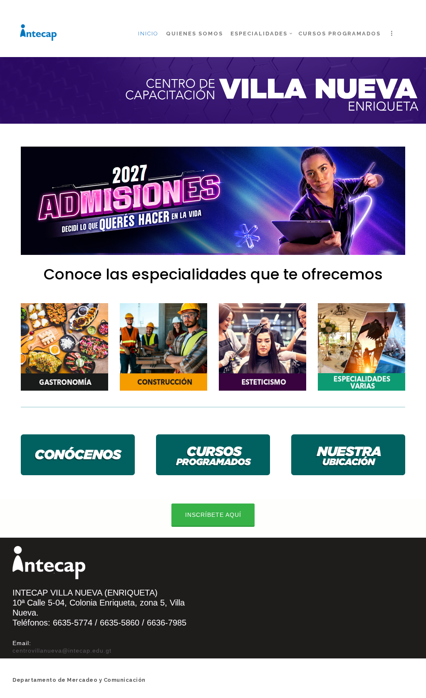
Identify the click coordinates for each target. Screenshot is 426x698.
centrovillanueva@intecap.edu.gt (63, 650)
